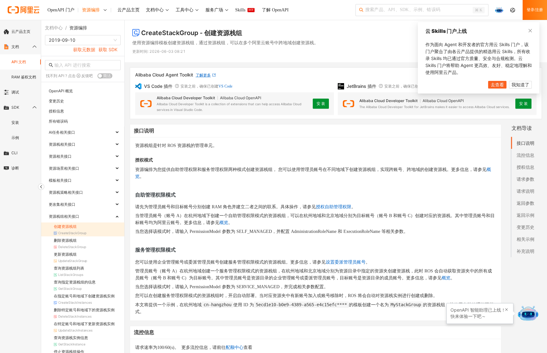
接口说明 (525, 143)
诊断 (15, 168)
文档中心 (54, 27)
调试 (15, 92)
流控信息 (525, 155)
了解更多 (203, 75)
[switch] (104, 75)
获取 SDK (107, 49)
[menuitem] (20, 31)
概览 (223, 222)
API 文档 (18, 61)
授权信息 (525, 167)
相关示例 (525, 239)
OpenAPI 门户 (60, 10)
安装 (15, 122)
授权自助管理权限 (333, 206)
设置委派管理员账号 (346, 262)
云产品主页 (20, 31)
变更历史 (525, 227)
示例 (15, 137)
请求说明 (525, 191)
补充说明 (525, 251)
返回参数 (525, 203)
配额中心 (234, 347)
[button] (506, 310)
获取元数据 (84, 49)
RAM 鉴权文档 (23, 77)
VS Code (225, 86)
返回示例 (525, 215)
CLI (14, 152)
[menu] (20, 100)
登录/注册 (535, 10)
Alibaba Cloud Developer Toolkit (186, 97)
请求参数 (525, 179)
